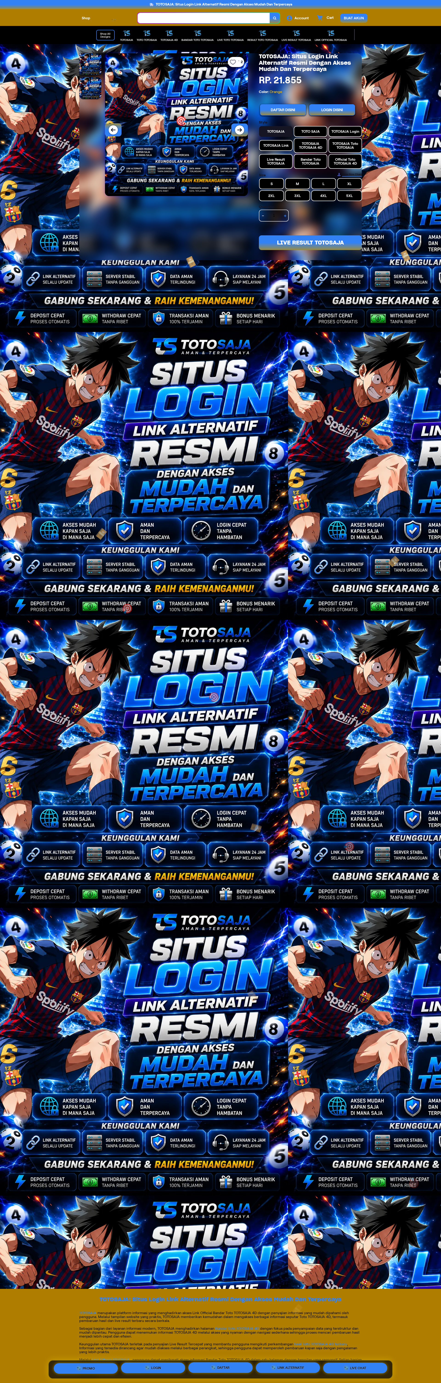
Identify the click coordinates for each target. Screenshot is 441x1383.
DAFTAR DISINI (283, 110)
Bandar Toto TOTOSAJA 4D (237, 1328)
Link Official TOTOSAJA (111, 1360)
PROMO (89, 1367)
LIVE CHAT (358, 1369)
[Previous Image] (113, 130)
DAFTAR (223, 1368)
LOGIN (156, 1368)
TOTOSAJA (88, 1313)
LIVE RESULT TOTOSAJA (310, 242)
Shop (86, 18)
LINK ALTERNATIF (290, 1369)
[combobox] (204, 18)
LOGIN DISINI (332, 110)
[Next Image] (239, 130)
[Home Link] (114, 18)
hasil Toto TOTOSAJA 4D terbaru (320, 1344)
